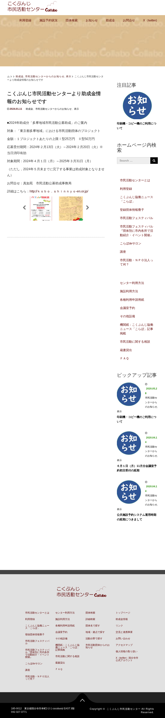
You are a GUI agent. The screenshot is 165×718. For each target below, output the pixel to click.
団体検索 (72, 20)
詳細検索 (90, 619)
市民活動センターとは (135, 180)
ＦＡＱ (124, 358)
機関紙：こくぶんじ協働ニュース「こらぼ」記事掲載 (136, 329)
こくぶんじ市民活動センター (124, 708)
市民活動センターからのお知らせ (44, 76)
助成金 (110, 20)
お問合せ (129, 20)
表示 (68, 76)
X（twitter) (150, 20)
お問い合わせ (123, 638)
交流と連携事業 (124, 632)
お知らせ (92, 20)
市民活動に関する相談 (135, 341)
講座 (123, 251)
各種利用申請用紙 (132, 299)
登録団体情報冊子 (132, 209)
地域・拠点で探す (95, 632)
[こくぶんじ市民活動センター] (33, 7)
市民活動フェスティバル (136, 218)
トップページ (123, 612)
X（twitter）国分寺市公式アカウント (127, 659)
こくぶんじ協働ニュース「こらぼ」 (136, 199)
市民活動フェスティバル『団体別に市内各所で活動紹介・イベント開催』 (136, 231)
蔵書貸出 (126, 350)
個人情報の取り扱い (126, 651)
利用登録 (25, 20)
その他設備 (127, 316)
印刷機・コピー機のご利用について (136, 419)
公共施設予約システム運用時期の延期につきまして (136, 517)
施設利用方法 (129, 291)
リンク (119, 625)
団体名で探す (93, 625)
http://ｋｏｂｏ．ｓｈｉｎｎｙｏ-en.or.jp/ (59, 191)
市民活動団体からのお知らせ (98, 646)
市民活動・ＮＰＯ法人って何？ (136, 262)
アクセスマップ (124, 645)
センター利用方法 (132, 283)
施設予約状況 (48, 20)
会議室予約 (127, 308)
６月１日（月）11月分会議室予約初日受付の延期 (137, 468)
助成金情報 (122, 619)
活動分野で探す (94, 638)
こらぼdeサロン (130, 243)
